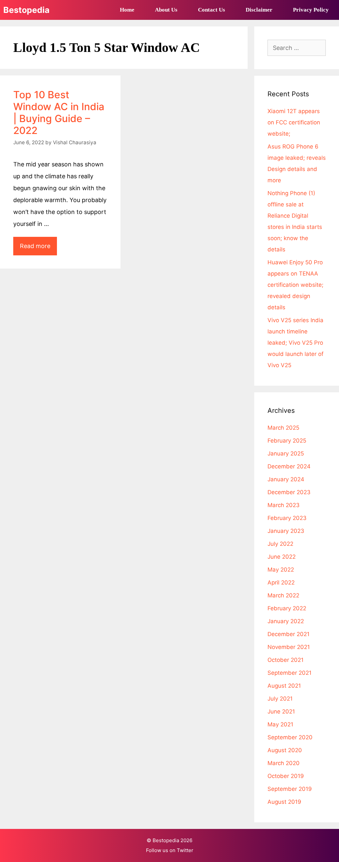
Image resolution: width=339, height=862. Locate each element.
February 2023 (287, 518)
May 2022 (280, 569)
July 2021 (280, 698)
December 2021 (288, 634)
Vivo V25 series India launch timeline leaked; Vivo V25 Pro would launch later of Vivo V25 (295, 342)
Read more (38, 248)
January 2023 (285, 531)
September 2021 (289, 672)
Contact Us (211, 10)
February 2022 (286, 608)
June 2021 (281, 711)
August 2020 (284, 750)
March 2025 (283, 427)
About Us (166, 10)
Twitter (185, 850)
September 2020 (290, 737)
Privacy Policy (311, 10)
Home (127, 10)
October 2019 (285, 776)
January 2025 (285, 453)
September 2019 (289, 789)
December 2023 (289, 492)
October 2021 (285, 660)
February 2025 (286, 440)
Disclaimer (259, 10)
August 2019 (284, 801)
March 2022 (283, 595)
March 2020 (283, 763)
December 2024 (289, 466)
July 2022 (280, 543)
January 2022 (285, 621)
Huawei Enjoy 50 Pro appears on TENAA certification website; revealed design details (295, 285)
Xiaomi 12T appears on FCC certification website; (293, 122)
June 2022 (281, 556)
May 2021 (280, 724)
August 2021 (284, 685)
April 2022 (281, 582)
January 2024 (285, 479)
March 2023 (283, 505)
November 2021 (288, 647)
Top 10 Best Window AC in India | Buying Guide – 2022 (58, 112)
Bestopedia (26, 10)
